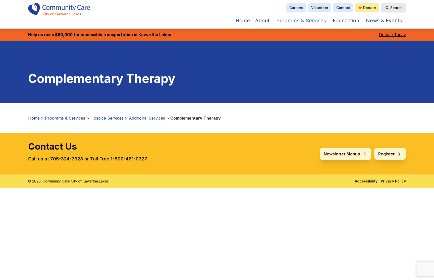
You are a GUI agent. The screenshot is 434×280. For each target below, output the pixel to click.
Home (243, 21)
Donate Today (392, 34)
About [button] (262, 21)
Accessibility (366, 181)
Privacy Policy (393, 181)
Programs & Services (301, 21)
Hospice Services (107, 118)
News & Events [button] (384, 21)
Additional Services (147, 118)
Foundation (346, 21)
